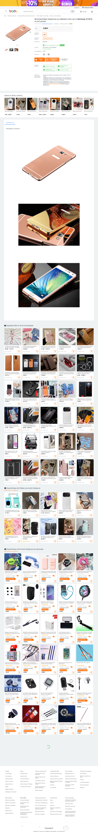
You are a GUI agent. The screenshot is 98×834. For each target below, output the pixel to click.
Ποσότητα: (36, 54)
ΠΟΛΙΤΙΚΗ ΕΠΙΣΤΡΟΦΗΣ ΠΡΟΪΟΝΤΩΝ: (37, 76)
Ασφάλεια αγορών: (36, 66)
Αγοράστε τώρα (39, 59)
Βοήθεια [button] (76, 7)
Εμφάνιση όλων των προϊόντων (11, 490)
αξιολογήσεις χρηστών (47, 23)
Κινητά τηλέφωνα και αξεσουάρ (42, 15)
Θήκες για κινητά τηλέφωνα (55, 15)
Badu (5, 15)
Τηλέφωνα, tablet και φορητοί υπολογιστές (26, 15)
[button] (6, 11)
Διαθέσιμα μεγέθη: (36, 38)
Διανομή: (36, 47)
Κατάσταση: (37, 41)
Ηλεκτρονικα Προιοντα (12, 15)
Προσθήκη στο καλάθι (51, 59)
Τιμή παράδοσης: (38, 51)
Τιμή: (36, 28)
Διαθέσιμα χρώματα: (36, 34)
